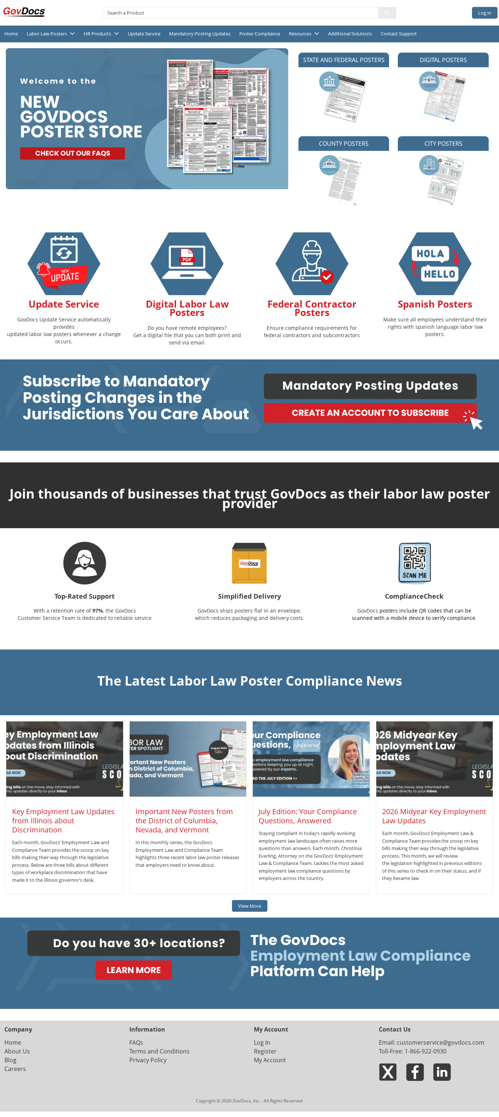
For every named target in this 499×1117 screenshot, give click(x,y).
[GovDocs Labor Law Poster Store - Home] (25, 12)
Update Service (144, 33)
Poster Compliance (259, 33)
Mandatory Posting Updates (200, 33)
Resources (300, 33)
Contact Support (399, 33)
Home (11, 33)
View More (249, 906)
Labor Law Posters (47, 33)
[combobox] (237, 12)
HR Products (97, 33)
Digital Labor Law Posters (187, 308)
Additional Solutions (350, 33)
